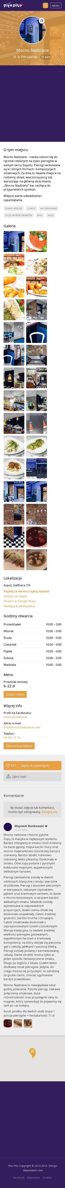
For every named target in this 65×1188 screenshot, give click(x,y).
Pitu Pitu (13, 1165)
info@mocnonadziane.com (22, 727)
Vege (51, 215)
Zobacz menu (15, 694)
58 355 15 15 (12, 738)
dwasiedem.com (33, 1170)
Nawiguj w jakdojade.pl (19, 606)
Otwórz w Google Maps (20, 601)
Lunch (31, 208)
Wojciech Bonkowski (29, 826)
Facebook (18, 1177)
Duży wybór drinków (18, 215)
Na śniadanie (48, 208)
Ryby (40, 215)
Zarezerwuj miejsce (19, 746)
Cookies (47, 1177)
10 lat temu (21, 829)
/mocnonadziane (15, 717)
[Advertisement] (32, 103)
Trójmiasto (13, 5)
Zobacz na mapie (15, 596)
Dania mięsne (13, 208)
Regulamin (33, 1177)
